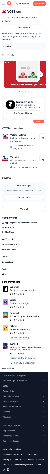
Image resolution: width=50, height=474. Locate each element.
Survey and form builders (23, 358)
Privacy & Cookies (10, 459)
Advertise (40, 459)
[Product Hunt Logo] (9, 3)
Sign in (40, 3)
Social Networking (20, 337)
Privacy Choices (27, 459)
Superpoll (14, 287)
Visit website (24, 27)
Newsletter (7, 454)
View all (24, 209)
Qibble (13, 300)
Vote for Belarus (18, 135)
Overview (7, 46)
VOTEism (14, 157)
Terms (35, 454)
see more (6, 39)
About (23, 454)
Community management (23, 363)
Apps (16, 454)
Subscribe (24, 3)
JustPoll (14, 344)
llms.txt (6, 465)
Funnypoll (14, 313)
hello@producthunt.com (31, 465)
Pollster (13, 326)
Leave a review (24, 197)
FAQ (29, 454)
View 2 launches (9, 249)
